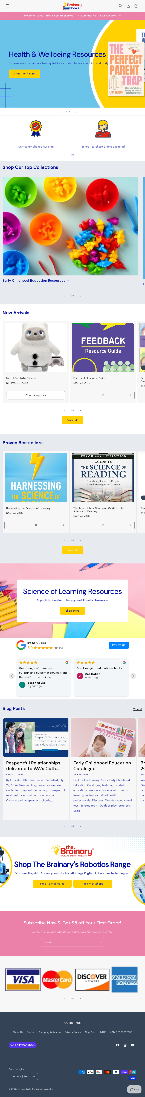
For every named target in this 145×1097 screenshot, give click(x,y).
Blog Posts (91, 1032)
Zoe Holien (35, 674)
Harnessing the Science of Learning (28, 508)
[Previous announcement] (7, 16)
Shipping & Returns (50, 1032)
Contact (31, 1032)
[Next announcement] (138, 16)
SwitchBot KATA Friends (21, 378)
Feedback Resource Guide (89, 378)
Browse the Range (25, 74)
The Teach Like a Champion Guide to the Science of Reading (98, 510)
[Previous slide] (60, 112)
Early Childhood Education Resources (34, 280)
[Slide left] (65, 155)
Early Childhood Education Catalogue (102, 765)
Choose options (36, 395)
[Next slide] (76, 112)
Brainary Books (37, 643)
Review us (118, 645)
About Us (18, 1032)
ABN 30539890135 (121, 1032)
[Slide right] (80, 155)
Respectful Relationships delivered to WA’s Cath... (33, 765)
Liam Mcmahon (96, 674)
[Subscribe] (100, 942)
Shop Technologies (52, 884)
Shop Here (73, 611)
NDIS (103, 1032)
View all (72, 420)
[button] (7, 6)
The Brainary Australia (42, 1088)
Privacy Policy (73, 1032)
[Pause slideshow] (85, 112)
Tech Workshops (92, 884)
